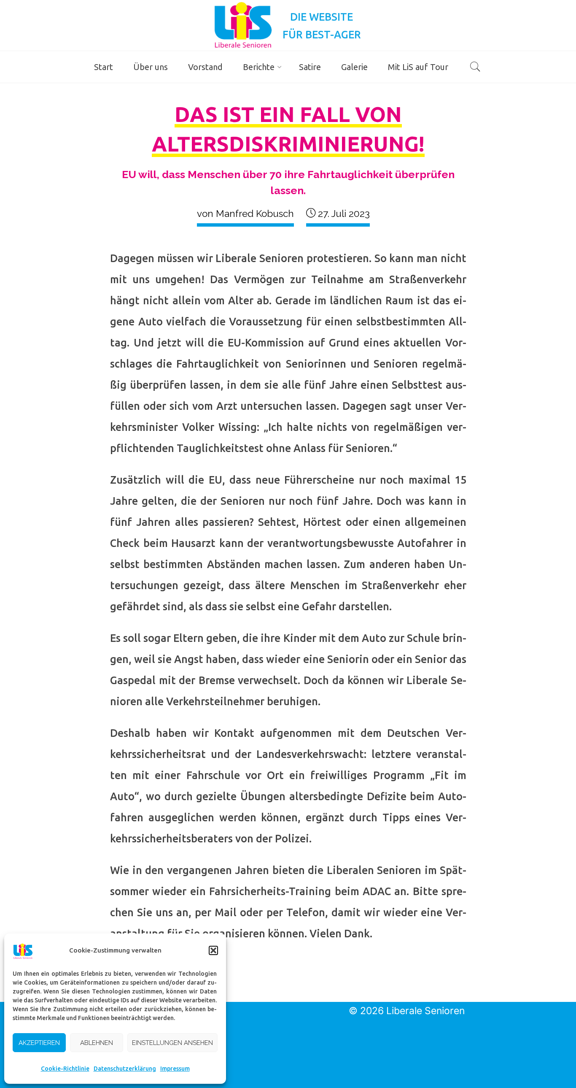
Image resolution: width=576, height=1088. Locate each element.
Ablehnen (96, 1043)
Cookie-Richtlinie (65, 1068)
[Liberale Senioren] (243, 24)
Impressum (175, 1068)
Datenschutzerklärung (125, 1068)
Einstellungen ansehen (172, 1043)
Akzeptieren (39, 1043)
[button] (213, 950)
